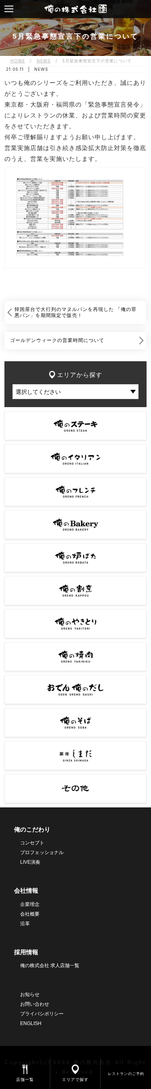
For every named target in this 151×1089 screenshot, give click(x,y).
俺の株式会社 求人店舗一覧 (49, 965)
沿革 (25, 923)
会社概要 (29, 914)
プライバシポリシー (42, 1014)
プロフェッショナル (42, 852)
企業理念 (29, 904)
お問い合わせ (34, 1004)
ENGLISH (30, 1023)
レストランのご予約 (126, 1073)
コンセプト (32, 843)
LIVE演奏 (30, 862)
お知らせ (29, 994)
